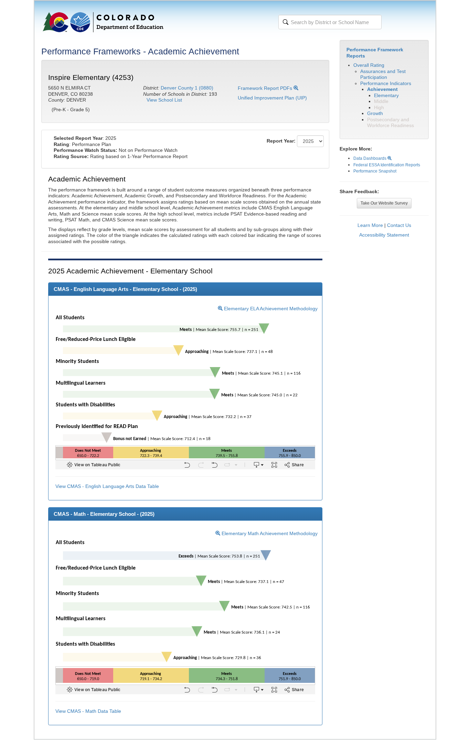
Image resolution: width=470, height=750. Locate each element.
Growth (375, 113)
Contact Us (399, 225)
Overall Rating (368, 65)
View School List (164, 100)
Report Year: (281, 141)
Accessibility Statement (384, 235)
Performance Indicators (385, 83)
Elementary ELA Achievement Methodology (270, 308)
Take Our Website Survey (384, 203)
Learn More (370, 225)
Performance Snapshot (374, 171)
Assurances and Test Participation (383, 74)
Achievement (382, 89)
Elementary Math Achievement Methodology (269, 533)
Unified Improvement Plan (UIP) (272, 98)
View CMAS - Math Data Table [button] (88, 711)
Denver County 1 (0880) (187, 88)
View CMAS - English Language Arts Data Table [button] (107, 486)
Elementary (386, 95)
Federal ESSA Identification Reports (386, 165)
